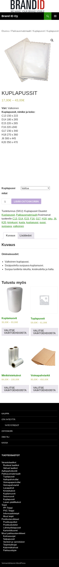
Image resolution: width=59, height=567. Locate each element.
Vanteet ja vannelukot (14, 542)
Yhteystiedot (12, 425)
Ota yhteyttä (8, 419)
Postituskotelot (10, 525)
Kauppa (5, 414)
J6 (55, 218)
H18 (44, 218)
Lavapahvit (8, 488)
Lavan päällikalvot (12, 502)
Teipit (4, 505)
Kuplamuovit (9, 493)
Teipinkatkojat (10, 544)
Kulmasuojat (9, 536)
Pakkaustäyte (10, 550)
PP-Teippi (8, 507)
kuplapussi (32, 222)
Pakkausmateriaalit (21, 31)
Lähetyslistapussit (12, 527)
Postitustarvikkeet (10, 519)
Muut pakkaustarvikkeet (13, 533)
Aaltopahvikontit (9, 471)
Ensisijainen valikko (55, 16)
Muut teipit (8, 516)
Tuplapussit (8, 476)
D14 (20, 218)
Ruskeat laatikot (11, 465)
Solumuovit (8, 496)
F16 (32, 218)
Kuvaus (10, 235)
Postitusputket (10, 522)
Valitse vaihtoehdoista (15, 331)
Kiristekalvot (9, 490)
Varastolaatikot (9, 462)
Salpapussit (9, 539)
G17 (38, 218)
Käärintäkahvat (10, 547)
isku (50, 218)
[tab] (10, 235)
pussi (43, 222)
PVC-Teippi (8, 510)
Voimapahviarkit (11, 485)
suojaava (7, 226)
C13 (14, 218)
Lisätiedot (25, 235)
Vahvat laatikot (10, 468)
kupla (22, 222)
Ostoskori (7, 431)
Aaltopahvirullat (10, 479)
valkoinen (18, 226)
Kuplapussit (39, 31)
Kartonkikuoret (10, 530)
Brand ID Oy (10, 16)
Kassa (5, 443)
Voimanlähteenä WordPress (13, 563)
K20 (4, 222)
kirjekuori (12, 222)
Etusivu (5, 31)
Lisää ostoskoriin (26, 201)
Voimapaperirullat (11, 482)
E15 (26, 218)
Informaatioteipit (11, 513)
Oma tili (5, 437)
